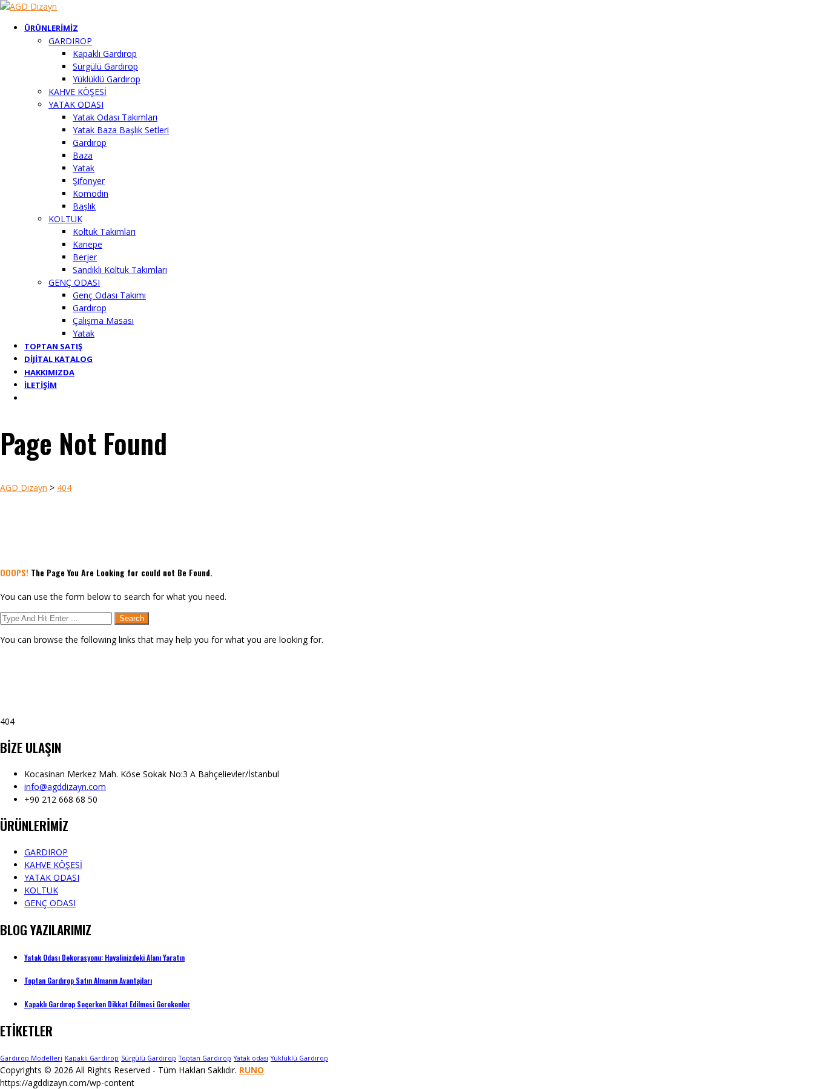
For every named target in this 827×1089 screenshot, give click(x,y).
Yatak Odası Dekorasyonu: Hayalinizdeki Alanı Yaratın (104, 957)
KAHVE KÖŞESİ (53, 864)
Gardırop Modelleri (31, 1058)
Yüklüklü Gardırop (299, 1058)
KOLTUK (41, 890)
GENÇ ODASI (50, 903)
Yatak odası (251, 1058)
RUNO (251, 1070)
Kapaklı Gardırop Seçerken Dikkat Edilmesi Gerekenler (107, 1004)
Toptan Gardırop (205, 1058)
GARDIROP (46, 852)
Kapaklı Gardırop (92, 1058)
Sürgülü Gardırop (148, 1058)
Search (131, 618)
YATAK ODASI (51, 877)
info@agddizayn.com (65, 786)
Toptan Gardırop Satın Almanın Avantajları (88, 980)
